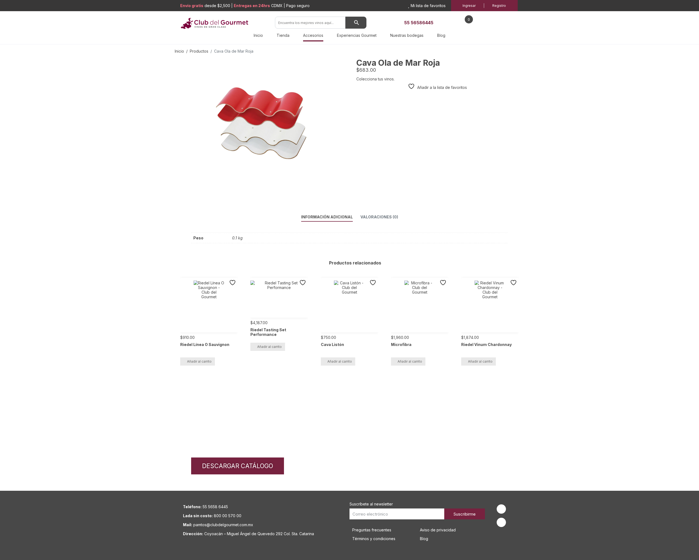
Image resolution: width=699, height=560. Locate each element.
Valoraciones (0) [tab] (379, 217)
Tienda (283, 35)
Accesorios (313, 35)
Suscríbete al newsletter (371, 504)
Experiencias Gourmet (357, 35)
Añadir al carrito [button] (199, 361)
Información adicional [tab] (327, 217)
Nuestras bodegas (406, 35)
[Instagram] (501, 522)
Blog (441, 35)
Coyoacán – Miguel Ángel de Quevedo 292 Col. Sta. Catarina (259, 533)
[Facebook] (501, 509)
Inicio (258, 35)
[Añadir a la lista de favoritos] (233, 282)
